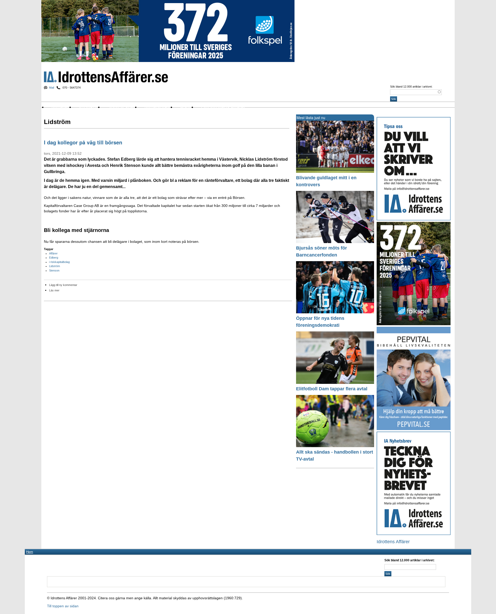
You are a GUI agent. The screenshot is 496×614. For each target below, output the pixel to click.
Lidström (54, 266)
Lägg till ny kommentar (63, 284)
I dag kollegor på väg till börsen (83, 142)
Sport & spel (121, 107)
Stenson (54, 270)
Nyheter (60, 107)
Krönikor (88, 107)
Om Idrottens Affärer (223, 107)
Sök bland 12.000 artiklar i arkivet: (411, 86)
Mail (51, 87)
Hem (29, 552)
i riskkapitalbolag (59, 261)
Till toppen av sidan (63, 606)
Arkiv (185, 107)
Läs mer (54, 290)
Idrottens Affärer (106, 76)
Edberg (53, 257)
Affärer (53, 253)
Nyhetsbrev (157, 107)
